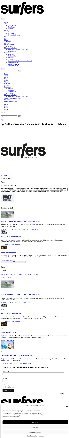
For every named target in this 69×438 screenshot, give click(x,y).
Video (2, 120)
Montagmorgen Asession (8, 252)
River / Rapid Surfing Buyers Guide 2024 (20, 61)
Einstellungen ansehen (35, 432)
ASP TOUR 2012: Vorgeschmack (11, 236)
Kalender (10, 32)
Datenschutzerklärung (10, 101)
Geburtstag (6, 385)
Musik (6, 38)
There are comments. (13, 261)
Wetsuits (10, 59)
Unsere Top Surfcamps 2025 (12, 98)
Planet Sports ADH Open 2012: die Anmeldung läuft (17, 355)
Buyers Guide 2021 (13, 65)
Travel (6, 23)
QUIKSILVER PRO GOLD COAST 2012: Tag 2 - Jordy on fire (20, 221)
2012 (2, 274)
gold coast (21, 274)
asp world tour (8, 274)
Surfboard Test (12, 51)
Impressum (41, 436)
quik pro (27, 274)
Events (6, 30)
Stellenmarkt (11, 46)
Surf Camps (11, 27)
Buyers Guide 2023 (13, 62)
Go (19, 70)
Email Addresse (8, 371)
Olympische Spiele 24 (14, 35)
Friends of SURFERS (10, 44)
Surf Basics (7, 41)
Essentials (10, 57)
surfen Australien (34, 274)
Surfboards (11, 54)
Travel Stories (12, 25)
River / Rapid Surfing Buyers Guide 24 (19, 49)
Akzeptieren (35, 422)
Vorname (5, 378)
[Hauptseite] (22, 14)
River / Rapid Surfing (10, 48)
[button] (67, 405)
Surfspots (10, 28)
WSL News (11, 33)
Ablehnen (35, 427)
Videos (6, 40)
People (6, 36)
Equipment (7, 53)
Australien (15, 274)
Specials (6, 43)
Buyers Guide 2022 (13, 64)
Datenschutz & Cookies (32, 436)
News (6, 22)
